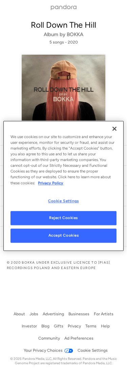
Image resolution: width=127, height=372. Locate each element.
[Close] (114, 128)
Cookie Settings (63, 200)
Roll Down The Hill (63, 25)
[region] (63, 186)
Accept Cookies (63, 235)
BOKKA (75, 34)
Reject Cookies (63, 218)
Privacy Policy (50, 183)
